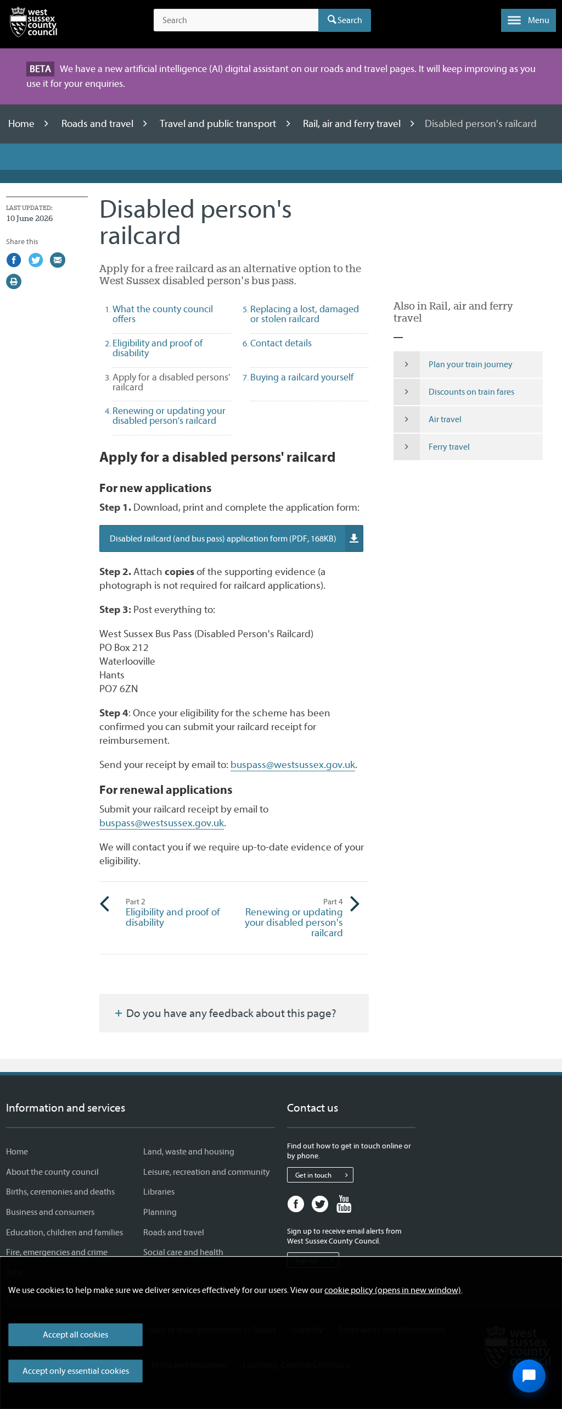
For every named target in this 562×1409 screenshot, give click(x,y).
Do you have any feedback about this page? (230, 1013)
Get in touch (313, 1175)
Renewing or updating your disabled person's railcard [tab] (169, 416)
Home (22, 124)
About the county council (52, 1172)
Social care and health (183, 1252)
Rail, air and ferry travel (353, 124)
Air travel (445, 419)
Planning (160, 1212)
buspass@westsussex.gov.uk (293, 765)
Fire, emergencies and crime (57, 1252)
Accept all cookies (75, 1335)
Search (350, 20)
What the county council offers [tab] (163, 314)
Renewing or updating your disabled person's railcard (294, 918)
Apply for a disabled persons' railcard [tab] (171, 382)
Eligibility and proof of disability (173, 913)
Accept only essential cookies (76, 1371)
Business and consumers (50, 1212)
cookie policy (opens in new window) (392, 1290)
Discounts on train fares (471, 392)
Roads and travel (98, 124)
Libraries (159, 1192)
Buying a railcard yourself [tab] (301, 377)
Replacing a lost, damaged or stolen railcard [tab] (304, 314)
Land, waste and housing (188, 1152)
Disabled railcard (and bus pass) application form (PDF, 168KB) (223, 539)
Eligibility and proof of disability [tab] (158, 348)
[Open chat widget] (529, 1376)
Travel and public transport (219, 124)
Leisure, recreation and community (206, 1172)
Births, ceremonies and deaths (60, 1192)
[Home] (33, 24)
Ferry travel (449, 447)
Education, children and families (64, 1232)
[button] (528, 20)
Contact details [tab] (281, 343)
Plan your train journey (471, 364)
